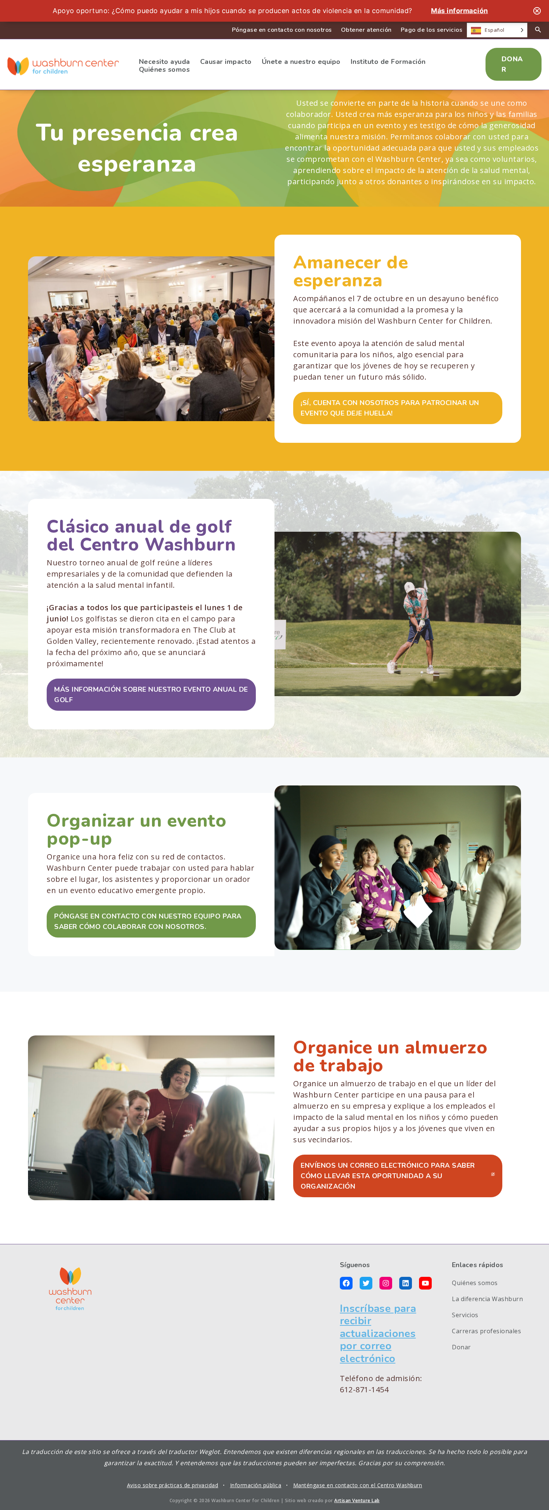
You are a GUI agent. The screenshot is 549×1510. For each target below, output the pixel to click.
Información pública (256, 1485)
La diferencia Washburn (487, 1299)
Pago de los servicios (432, 30)
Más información (459, 11)
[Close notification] (537, 10)
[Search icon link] (538, 30)
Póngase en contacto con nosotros (282, 30)
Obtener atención (366, 30)
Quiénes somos (475, 1283)
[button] (514, 64)
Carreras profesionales (486, 1331)
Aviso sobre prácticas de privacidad (172, 1485)
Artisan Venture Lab (357, 1500)
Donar (461, 1347)
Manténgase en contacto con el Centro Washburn (357, 1485)
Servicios (465, 1315)
